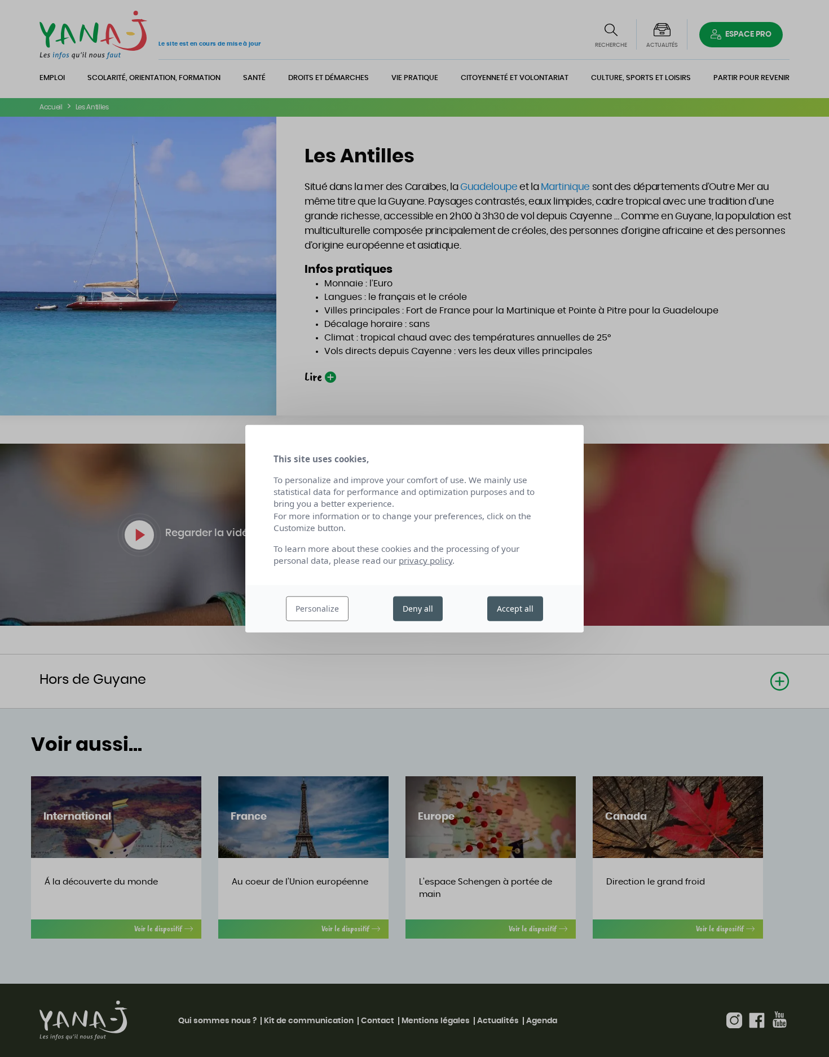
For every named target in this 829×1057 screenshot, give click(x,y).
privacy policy (425, 560)
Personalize (317, 608)
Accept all (515, 608)
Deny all (418, 608)
